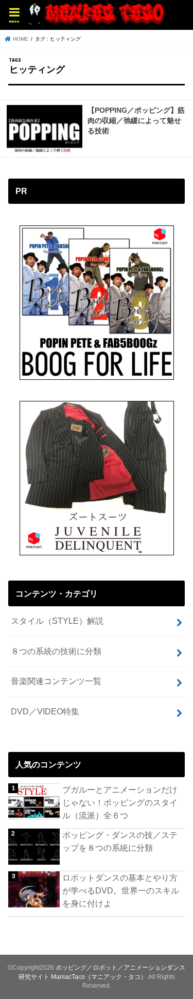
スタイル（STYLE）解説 (57, 620)
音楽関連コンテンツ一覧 (56, 681)
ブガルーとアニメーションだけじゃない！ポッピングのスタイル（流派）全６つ (120, 802)
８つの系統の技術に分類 (56, 651)
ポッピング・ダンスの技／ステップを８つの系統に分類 (120, 841)
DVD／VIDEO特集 (45, 711)
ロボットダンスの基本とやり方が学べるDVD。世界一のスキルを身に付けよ (120, 890)
